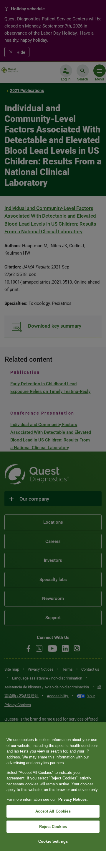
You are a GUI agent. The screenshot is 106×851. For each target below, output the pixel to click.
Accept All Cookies (52, 811)
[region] (53, 786)
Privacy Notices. (73, 799)
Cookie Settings (53, 841)
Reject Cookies (53, 826)
